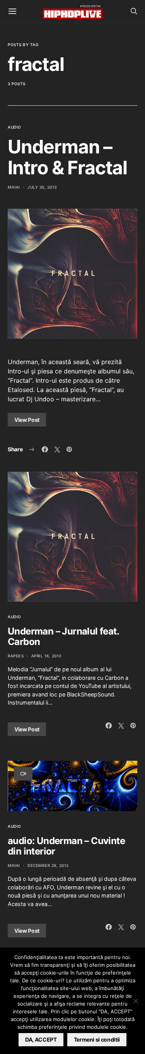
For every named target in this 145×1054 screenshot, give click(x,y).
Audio (14, 127)
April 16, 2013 (46, 655)
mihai (14, 187)
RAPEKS (16, 655)
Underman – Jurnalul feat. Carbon (63, 636)
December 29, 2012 (48, 865)
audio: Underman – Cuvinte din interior (66, 846)
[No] (135, 1001)
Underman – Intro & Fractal (67, 157)
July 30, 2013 (42, 187)
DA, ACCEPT (41, 1039)
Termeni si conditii (97, 1039)
